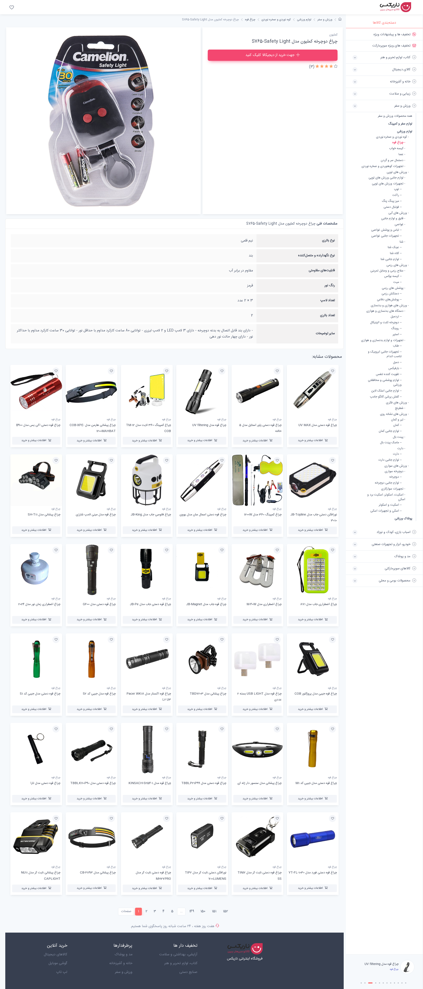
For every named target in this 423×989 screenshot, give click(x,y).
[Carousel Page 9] (394, 982)
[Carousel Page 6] (383, 982)
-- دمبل (397, 362)
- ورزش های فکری (397, 403)
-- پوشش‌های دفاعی (389, 299)
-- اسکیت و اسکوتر (390, 505)
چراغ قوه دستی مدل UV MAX (318, 425)
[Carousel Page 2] (364, 982)
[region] (384, 491)
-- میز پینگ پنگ (392, 201)
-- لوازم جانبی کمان (390, 431)
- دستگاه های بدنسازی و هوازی (385, 311)
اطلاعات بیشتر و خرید (310, 440)
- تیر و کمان (398, 419)
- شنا (402, 242)
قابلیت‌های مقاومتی (322, 270)
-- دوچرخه (395, 477)
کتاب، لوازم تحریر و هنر (180, 963)
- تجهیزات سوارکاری (393, 489)
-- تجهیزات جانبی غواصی (386, 236)
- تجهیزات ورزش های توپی (388, 184)
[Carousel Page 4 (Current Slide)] (374, 982)
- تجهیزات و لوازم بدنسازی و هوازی (383, 340)
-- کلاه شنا (396, 253)
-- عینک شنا (395, 247)
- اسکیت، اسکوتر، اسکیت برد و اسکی (386, 497)
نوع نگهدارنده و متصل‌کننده (316, 255)
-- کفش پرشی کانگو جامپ (386, 397)
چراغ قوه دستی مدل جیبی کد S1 (40, 693)
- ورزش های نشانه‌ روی (394, 414)
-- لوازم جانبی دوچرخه (388, 483)
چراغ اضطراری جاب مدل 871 (318, 604)
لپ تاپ (61, 972)
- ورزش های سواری (396, 466)
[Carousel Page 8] (390, 982)
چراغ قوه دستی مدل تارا (45, 783)
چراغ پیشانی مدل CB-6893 (98, 872)
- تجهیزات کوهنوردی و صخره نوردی (383, 166)
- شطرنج (400, 408)
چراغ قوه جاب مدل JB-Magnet (206, 604)
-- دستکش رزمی (392, 293)
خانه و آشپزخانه (120, 963)
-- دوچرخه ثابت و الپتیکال (386, 322)
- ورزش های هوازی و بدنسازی (390, 305)
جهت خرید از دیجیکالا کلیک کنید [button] (269, 55)
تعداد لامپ (327, 300)
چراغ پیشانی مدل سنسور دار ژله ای (259, 783)
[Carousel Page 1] (361, 982)
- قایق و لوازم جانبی (393, 218)
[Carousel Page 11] (402, 982)
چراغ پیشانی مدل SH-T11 (44, 514)
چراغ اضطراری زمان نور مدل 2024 (39, 604)
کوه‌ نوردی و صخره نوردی (276, 19)
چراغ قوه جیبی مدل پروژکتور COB (316, 693)
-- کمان (397, 425)
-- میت (397, 282)
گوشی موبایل (57, 963)
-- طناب (397, 346)
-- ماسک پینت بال (391, 442)
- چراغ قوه (398, 142)
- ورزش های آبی (398, 213)
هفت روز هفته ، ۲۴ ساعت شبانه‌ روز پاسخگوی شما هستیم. (172, 926)
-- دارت (397, 454)
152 (225, 911)
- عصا (402, 154)
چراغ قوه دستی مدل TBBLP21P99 (203, 783)
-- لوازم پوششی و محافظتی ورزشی (385, 382)
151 (214, 911)
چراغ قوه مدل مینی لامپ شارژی (96, 514)
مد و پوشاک (123, 954)
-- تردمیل (396, 316)
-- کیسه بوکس (393, 276)
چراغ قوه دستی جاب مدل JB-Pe (150, 604)
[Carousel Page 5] (379, 982)
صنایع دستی (188, 972)
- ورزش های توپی (398, 172)
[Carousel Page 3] (368, 982)
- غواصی (400, 224)
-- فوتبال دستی (393, 207)
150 (202, 911)
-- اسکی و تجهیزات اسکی (386, 511)
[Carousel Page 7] (387, 982)
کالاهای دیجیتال (55, 954)
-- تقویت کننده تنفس (389, 374)
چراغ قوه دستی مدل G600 (99, 604)
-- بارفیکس (395, 368)
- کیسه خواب (397, 148)
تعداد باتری (327, 315)
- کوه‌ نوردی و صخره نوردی (392, 137)
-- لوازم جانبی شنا (391, 259)
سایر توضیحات (325, 333)
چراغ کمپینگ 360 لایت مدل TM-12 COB (377, 964)
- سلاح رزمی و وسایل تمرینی (387, 271)
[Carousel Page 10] (398, 982)
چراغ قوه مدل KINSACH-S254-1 (149, 783)
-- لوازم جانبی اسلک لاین (386, 391)
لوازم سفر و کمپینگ (400, 123)
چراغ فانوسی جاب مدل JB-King (151, 514)
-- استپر (397, 334)
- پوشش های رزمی (393, 288)
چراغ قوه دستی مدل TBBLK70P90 (93, 783)
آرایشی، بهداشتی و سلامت (178, 954)
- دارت (401, 448)
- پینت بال (399, 437)
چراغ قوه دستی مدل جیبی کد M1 (316, 783)
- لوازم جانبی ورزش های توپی (387, 178)
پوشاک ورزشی (403, 518)
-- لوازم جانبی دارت (390, 460)
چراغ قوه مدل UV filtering (209, 425)
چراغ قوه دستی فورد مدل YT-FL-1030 (313, 872)
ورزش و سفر (324, 19)
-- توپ (398, 189)
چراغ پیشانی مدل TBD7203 (208, 693)
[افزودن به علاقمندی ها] (332, 371)
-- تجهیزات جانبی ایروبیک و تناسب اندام (385, 354)
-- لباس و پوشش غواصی (386, 230)
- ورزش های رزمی (397, 265)
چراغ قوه (250, 19)
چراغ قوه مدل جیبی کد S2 (99, 693)
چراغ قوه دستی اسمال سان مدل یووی (203, 514)
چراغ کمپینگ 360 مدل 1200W (263, 514)
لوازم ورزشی (404, 131)
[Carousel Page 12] (405, 982)
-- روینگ (396, 328)
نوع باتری (328, 240)
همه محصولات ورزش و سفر (395, 116)
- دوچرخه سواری (395, 471)
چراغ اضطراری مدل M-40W (264, 604)
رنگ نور (330, 285)
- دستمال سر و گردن (393, 160)
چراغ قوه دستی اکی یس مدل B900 (38, 425)
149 (191, 911)
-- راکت (397, 195)
